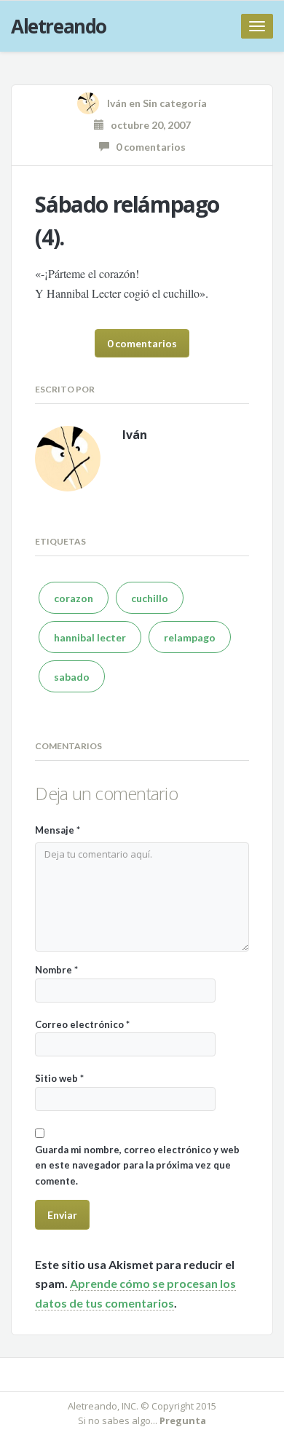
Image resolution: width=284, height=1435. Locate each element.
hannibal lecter (90, 637)
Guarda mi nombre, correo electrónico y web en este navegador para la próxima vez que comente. (137, 1165)
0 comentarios (147, 147)
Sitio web (59, 1078)
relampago (190, 637)
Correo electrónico (82, 1024)
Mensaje (57, 830)
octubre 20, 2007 (147, 125)
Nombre (56, 970)
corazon (73, 598)
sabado (72, 677)
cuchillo (149, 598)
